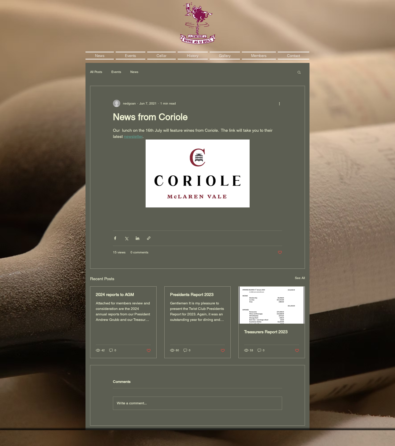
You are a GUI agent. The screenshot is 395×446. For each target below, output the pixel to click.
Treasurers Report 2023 (266, 331)
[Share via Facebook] (115, 238)
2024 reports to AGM (115, 294)
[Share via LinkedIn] (137, 238)
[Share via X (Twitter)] (126, 238)
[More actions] (279, 103)
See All (300, 278)
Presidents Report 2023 (192, 294)
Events (116, 72)
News (134, 72)
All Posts (96, 72)
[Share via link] (149, 238)
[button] (299, 72)
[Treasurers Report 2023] (272, 305)
